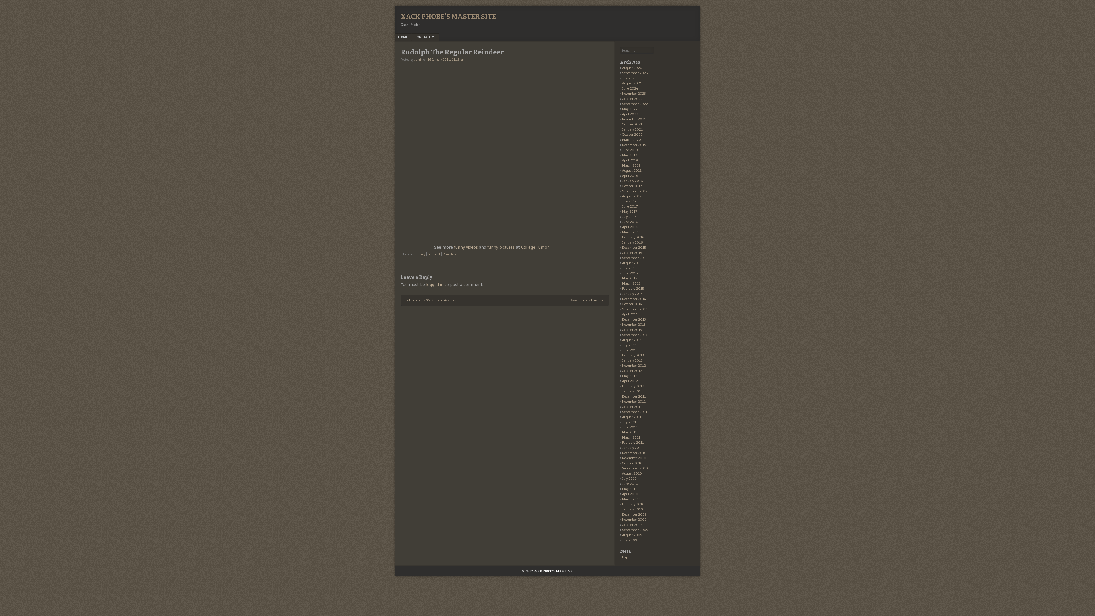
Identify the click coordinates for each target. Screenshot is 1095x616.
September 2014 (635, 309)
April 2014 (630, 314)
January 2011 (632, 447)
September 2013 (634, 335)
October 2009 (632, 524)
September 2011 (634, 412)
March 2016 (631, 232)
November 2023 (634, 93)
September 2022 (635, 104)
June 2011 (630, 427)
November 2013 (634, 324)
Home (403, 37)
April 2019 (630, 160)
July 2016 (629, 216)
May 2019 (629, 155)
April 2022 (630, 114)
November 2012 (634, 365)
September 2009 (635, 530)
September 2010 (635, 468)
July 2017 (629, 201)
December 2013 (634, 319)
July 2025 (629, 78)
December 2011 (634, 396)
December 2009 (634, 514)
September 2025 (635, 73)
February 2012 (633, 386)
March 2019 (631, 165)
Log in (626, 557)
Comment (434, 254)
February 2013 (633, 355)
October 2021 (632, 124)
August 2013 (631, 340)
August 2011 (631, 417)
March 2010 (631, 499)
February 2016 (633, 237)
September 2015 (635, 258)
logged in (434, 284)
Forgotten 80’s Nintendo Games (431, 300)
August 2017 (631, 196)
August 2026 (632, 68)
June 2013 (630, 350)
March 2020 (631, 139)
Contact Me (425, 37)
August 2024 (632, 83)
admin (418, 60)
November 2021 (634, 119)
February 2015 (633, 288)
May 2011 (629, 432)
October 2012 (632, 370)
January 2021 (632, 129)
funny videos (466, 247)
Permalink (449, 254)
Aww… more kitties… (586, 300)
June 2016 (630, 222)
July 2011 (629, 422)
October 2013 (632, 329)
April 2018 (630, 175)
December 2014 (634, 299)
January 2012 (632, 391)
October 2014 (632, 304)
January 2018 (632, 181)
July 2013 (629, 345)
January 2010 (632, 509)
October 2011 (632, 406)
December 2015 (634, 247)
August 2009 (632, 535)
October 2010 (632, 463)
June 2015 (630, 273)
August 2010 (632, 473)
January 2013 (632, 360)
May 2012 (629, 376)
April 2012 (630, 381)
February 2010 (633, 504)
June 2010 (630, 483)
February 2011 (633, 442)
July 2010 (629, 478)
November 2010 (634, 458)
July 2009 (629, 540)
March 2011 (631, 437)
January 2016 (632, 242)
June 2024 (630, 88)
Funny (421, 254)
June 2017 (630, 206)
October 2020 (632, 134)
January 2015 (632, 293)
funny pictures (501, 247)
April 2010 (630, 494)
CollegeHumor (535, 247)
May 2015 (629, 278)
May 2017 (629, 211)
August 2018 (632, 170)
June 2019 (630, 150)
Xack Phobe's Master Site (448, 17)
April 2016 (630, 227)
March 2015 (631, 283)
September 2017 (634, 191)
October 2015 (632, 252)
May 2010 (630, 489)
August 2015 (632, 263)
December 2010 (634, 453)
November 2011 (634, 401)
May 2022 (630, 109)
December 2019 (634, 145)
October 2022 (632, 98)
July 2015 (629, 268)
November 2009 (634, 519)
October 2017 (632, 186)
